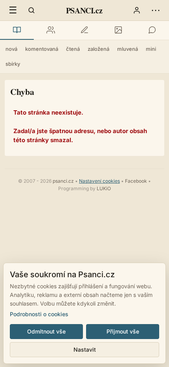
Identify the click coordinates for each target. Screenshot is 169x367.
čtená (73, 49)
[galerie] (118, 30)
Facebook (136, 181)
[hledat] (31, 10)
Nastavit (84, 349)
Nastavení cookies (99, 181)
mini (151, 49)
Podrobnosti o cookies (39, 314)
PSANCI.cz (84, 10)
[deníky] (84, 30)
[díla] (17, 30)
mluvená (127, 49)
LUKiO (104, 188)
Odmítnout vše (46, 331)
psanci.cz (63, 181)
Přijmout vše (123, 331)
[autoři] (51, 30)
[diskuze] (152, 30)
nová (11, 49)
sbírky (13, 64)
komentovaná (41, 49)
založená (98, 49)
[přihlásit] (137, 10)
